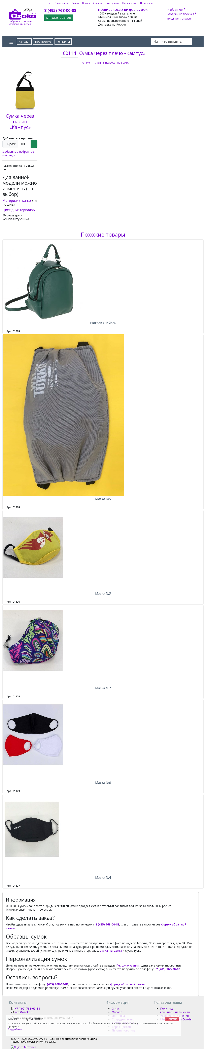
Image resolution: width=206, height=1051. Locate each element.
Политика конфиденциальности (175, 1010)
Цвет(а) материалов (18, 210)
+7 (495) (27, 1008)
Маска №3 (103, 593)
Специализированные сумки (112, 62)
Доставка (98, 3)
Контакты (63, 41)
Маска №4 (103, 877)
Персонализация (127, 965)
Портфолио (146, 3)
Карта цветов (129, 3)
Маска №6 (103, 782)
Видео (75, 3)
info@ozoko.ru (24, 1012)
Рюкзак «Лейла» (103, 323)
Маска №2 (103, 688)
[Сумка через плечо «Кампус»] (25, 89)
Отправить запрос (58, 18)
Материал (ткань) (16, 200)
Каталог (24, 41)
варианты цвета (111, 950)
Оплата (86, 3)
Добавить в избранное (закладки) (18, 153)
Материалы (112, 3)
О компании (61, 3)
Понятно (172, 1019)
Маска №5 (103, 499)
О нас (115, 1008)
